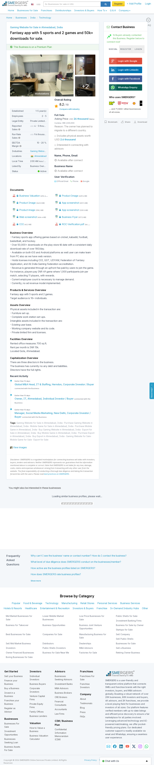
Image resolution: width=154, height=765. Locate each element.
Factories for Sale (88, 652)
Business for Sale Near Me (56, 652)
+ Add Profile (134, 3)
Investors (10, 648)
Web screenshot (28, 217)
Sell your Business (13, 676)
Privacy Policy (90, 760)
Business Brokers (63, 693)
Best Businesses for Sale (18, 634)
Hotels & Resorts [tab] (13, 608)
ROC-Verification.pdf (72, 224)
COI (21, 224)
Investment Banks (64, 684)
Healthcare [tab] (31, 608)
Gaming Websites (38, 151)
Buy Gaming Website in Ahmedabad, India (60, 429)
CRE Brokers (61, 697)
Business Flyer (69, 217)
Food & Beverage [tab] (32, 603)
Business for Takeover (17, 625)
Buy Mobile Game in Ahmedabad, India (57, 433)
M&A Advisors (86, 648)
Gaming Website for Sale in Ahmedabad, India (40, 423)
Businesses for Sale (27, 10)
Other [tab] (145, 608)
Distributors (48, 643)
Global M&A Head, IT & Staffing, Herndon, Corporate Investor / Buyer (54, 384)
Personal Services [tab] (107, 603)
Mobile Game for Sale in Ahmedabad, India (51, 426)
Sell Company (123, 634)
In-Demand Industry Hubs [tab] (124, 608)
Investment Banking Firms (129, 620)
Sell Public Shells (124, 639)
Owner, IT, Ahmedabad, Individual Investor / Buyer (44, 398)
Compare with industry (69, 109)
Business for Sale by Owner (130, 625)
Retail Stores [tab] (87, 603)
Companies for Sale (52, 634)
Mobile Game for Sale (21, 439)
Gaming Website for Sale (78, 436)
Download (142, 122)
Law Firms (59, 714)
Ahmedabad (39, 156)
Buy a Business (11, 688)
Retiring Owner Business (128, 652)
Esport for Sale (41, 439)
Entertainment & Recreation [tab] (55, 608)
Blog (82, 707)
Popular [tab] (16, 603)
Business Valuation (29, 195)
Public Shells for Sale (126, 616)
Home (11, 10)
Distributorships (63, 10)
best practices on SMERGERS (56, 474)
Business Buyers (38, 684)
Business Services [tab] (130, 603)
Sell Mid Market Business (18, 643)
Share (127, 122)
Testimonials (86, 703)
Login (148, 3)
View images (20, 447)
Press (83, 712)
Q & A (113, 10)
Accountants (61, 709)
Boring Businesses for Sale (19, 657)
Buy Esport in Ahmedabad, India (48, 436)
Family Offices (37, 711)
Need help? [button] (152, 392)
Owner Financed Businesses (20, 652)
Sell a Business (123, 648)
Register (118, 3)
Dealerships (85, 643)
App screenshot (70, 202)
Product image (27, 209)
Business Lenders (38, 716)
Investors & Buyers (84, 10)
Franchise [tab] (102, 608)
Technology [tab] (52, 603)
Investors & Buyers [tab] (83, 608)
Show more (36, 581)
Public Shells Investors (54, 648)
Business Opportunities (54, 625)
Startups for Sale (124, 629)
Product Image (69, 195)
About (83, 699)
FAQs (82, 716)
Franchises (46, 10)
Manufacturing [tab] (69, 603)
